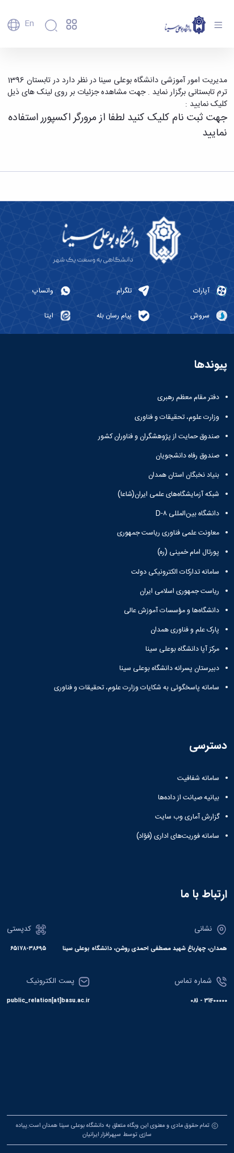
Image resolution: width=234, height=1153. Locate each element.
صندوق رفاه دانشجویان (187, 455)
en (29, 24)
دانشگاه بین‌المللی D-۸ (187, 513)
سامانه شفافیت (198, 778)
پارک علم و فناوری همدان (185, 629)
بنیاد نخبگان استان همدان (183, 475)
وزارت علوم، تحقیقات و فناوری (177, 417)
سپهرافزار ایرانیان (101, 1134)
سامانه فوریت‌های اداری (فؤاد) (177, 836)
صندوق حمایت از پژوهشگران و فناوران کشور (158, 436)
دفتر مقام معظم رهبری (188, 397)
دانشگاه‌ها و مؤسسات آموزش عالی (171, 610)
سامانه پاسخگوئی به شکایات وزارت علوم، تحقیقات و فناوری (136, 687)
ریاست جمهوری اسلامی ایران (179, 591)
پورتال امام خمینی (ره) (188, 552)
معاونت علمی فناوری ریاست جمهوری (168, 533)
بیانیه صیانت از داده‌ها (188, 797)
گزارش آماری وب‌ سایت (187, 817)
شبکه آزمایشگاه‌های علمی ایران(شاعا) (168, 494)
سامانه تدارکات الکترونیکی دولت (175, 572)
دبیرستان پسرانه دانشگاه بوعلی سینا (169, 668)
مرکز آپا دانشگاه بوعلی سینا (182, 649)
